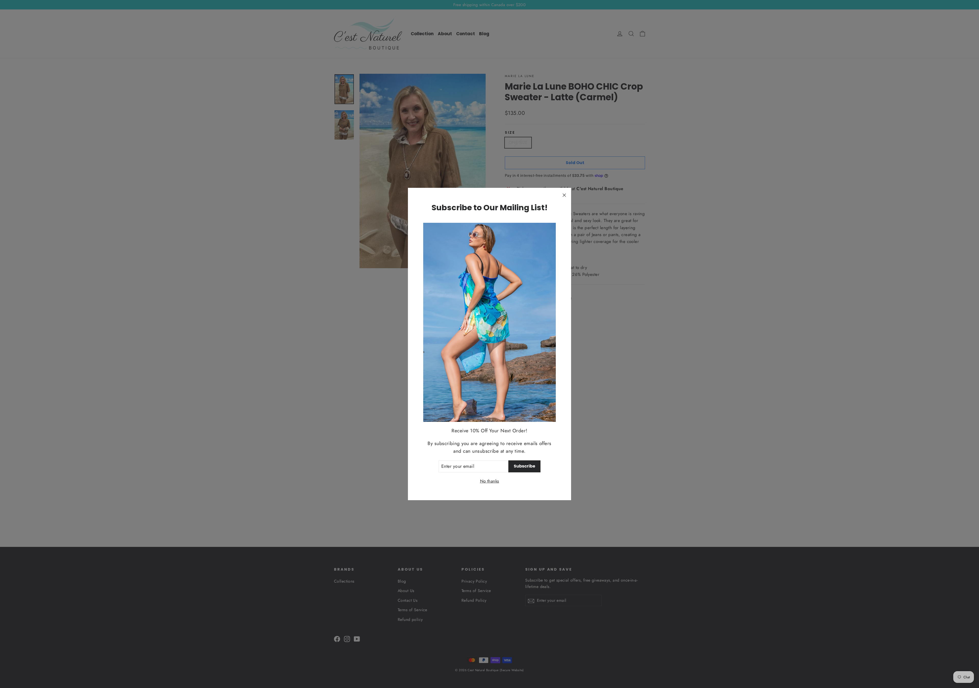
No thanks (489, 481)
